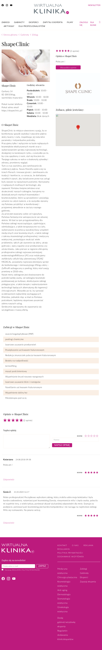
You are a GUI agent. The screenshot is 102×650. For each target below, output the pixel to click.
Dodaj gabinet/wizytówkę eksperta (66, 622)
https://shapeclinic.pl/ (12, 111)
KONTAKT (62, 545)
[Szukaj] (99, 22)
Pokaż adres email (10, 107)
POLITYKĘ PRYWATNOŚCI (31, 570)
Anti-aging (62, 590)
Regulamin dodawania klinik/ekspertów (65, 635)
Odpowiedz (8, 480)
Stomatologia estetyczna (63, 601)
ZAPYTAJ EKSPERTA (53, 22)
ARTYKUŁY (9, 26)
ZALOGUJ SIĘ (84, 23)
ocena (79, 436)
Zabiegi (83, 569)
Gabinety (84, 573)
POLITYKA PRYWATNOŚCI (70, 553)
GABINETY (19, 22)
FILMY (70, 22)
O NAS (75, 545)
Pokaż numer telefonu (12, 104)
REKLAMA (88, 545)
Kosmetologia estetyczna (63, 584)
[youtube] (11, 6)
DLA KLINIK (93, 23)
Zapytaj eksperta (88, 582)
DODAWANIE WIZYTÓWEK (70, 557)
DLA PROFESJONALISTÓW (32, 26)
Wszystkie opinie (68, 68)
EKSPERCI (34, 22)
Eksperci (84, 577)
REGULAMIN (16, 570)
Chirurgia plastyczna (67, 577)
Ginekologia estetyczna (63, 609)
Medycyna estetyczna (62, 571)
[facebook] (3, 6)
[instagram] (7, 6)
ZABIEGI (6, 22)
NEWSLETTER (94, 5)
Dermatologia (63, 594)
